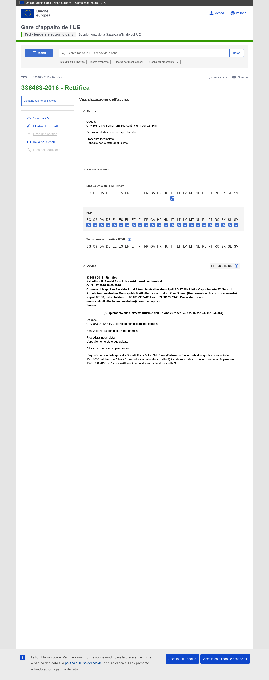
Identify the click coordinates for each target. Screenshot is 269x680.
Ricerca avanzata (99, 62)
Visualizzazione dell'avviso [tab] (40, 100)
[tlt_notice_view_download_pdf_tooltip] (88, 224)
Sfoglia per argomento (162, 62)
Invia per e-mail (44, 142)
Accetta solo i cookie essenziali (225, 658)
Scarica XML (42, 118)
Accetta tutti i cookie (182, 658)
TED (24, 77)
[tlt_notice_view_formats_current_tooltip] (236, 266)
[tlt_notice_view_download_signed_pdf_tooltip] (172, 198)
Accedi (220, 13)
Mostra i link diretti (45, 126)
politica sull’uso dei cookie (83, 663)
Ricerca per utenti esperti (128, 62)
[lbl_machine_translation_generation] (129, 239)
